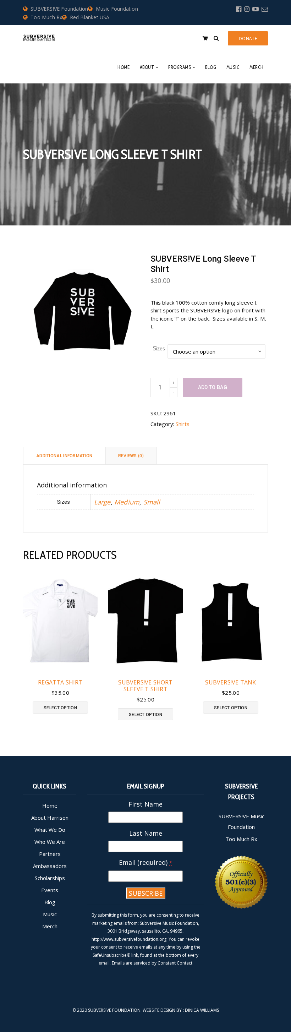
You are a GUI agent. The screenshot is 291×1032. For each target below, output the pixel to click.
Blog (210, 67)
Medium (126, 502)
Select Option (60, 707)
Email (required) (145, 862)
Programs (179, 67)
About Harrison (49, 817)
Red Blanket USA (89, 17)
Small (151, 502)
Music (233, 67)
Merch (256, 67)
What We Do (49, 829)
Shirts (183, 423)
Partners (50, 853)
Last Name (145, 833)
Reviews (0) (131, 455)
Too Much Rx (46, 17)
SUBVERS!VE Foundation (59, 8)
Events (49, 890)
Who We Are (49, 841)
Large (102, 502)
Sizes (159, 348)
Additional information (64, 455)
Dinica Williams (202, 1010)
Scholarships (50, 877)
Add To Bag (212, 387)
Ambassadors (50, 865)
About (147, 67)
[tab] (64, 455)
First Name (145, 804)
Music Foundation (117, 8)
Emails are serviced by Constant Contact (152, 963)
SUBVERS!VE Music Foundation (241, 821)
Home (123, 67)
